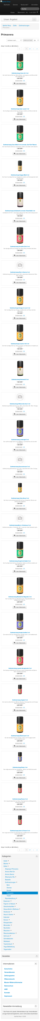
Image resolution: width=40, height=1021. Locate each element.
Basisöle (8, 880)
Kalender (6, 917)
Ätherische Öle (10, 877)
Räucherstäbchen (9, 933)
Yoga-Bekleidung (9, 947)
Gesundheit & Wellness (11, 909)
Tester (9, 896)
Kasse (13, 12)
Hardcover (7, 912)
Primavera (10, 893)
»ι (37, 49)
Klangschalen (8, 922)
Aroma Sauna (9, 874)
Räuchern (7, 930)
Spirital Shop (7, 25)
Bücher (6, 863)
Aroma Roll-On (10, 872)
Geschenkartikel (9, 906)
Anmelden (34, 5)
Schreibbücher (8, 939)
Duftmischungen (24, 25)
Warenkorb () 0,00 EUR (27, 12)
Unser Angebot (10, 19)
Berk (8, 885)
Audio (6, 861)
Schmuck (7, 936)
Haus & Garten (9, 914)
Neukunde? (24, 5)
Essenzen (7, 901)
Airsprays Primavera (11, 869)
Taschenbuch (8, 944)
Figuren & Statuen (10, 904)
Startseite (7, 5)
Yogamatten (7, 949)
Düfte (15, 25)
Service (15, 5)
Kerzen (6, 920)
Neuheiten (7, 928)
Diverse (9, 888)
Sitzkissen (7, 941)
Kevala (9, 890)
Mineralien (7, 925)
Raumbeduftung (10, 898)
